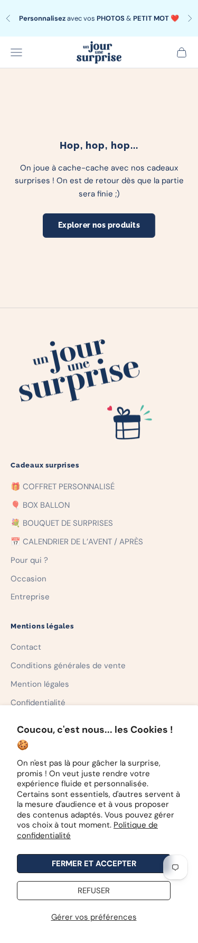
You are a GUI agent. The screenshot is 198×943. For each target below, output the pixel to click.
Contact (26, 647)
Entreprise (30, 596)
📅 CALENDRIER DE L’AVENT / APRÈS (77, 541)
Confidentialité (38, 702)
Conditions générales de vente (68, 665)
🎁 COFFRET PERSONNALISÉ (63, 486)
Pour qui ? (29, 560)
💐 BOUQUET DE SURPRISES (62, 523)
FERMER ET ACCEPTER (94, 863)
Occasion (28, 578)
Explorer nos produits (99, 225)
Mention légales (40, 684)
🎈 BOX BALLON (40, 505)
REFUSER (94, 890)
